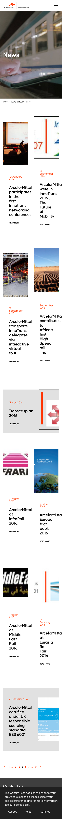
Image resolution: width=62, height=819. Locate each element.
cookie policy (22, 804)
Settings (45, 811)
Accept (12, 811)
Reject (28, 811)
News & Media (17, 102)
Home (6, 102)
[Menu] (54, 5)
